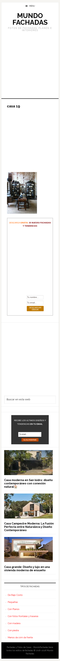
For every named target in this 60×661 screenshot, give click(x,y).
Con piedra (13, 630)
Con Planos (13, 609)
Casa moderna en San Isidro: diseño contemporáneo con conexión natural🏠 (28, 483)
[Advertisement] (30, 64)
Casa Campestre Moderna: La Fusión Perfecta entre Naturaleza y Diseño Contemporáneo (29, 527)
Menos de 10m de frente (20, 637)
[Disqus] (30, 357)
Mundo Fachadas (30, 19)
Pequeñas (13, 602)
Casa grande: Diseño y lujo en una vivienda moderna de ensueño (27, 568)
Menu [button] (32, 6)
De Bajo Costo (15, 595)
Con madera (14, 623)
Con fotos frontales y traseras (23, 616)
